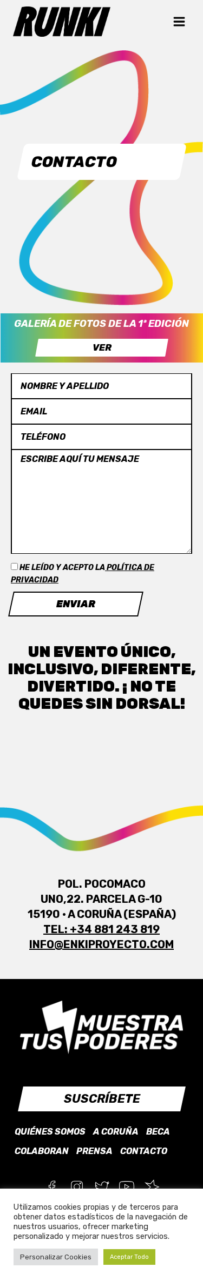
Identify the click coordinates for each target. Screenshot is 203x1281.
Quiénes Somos (50, 1131)
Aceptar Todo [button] (129, 1256)
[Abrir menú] (179, 21)
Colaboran (42, 1151)
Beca (158, 1131)
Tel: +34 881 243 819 (101, 929)
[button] (101, 348)
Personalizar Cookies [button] (55, 1257)
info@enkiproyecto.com (101, 944)
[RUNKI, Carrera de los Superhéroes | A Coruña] (61, 21)
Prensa (94, 1151)
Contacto (143, 1151)
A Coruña (116, 1131)
